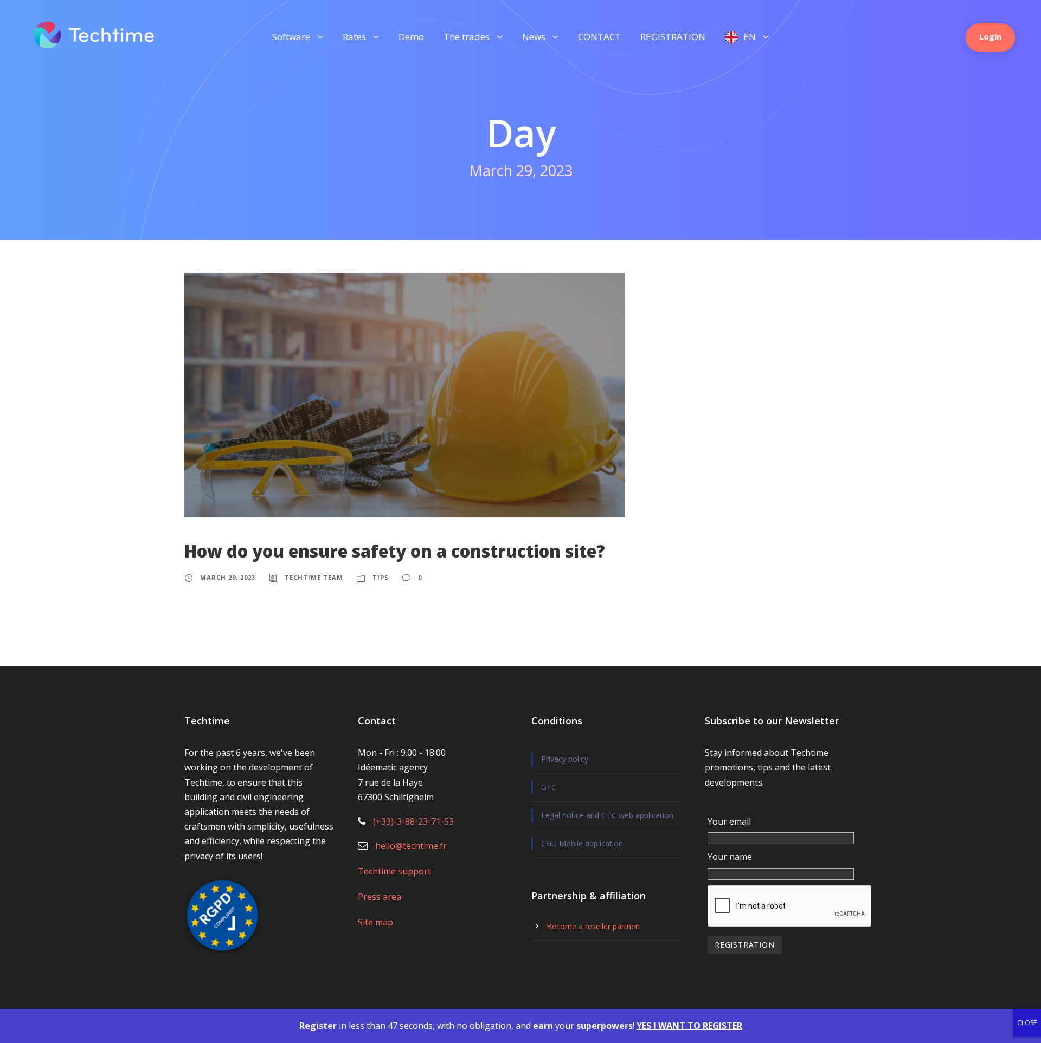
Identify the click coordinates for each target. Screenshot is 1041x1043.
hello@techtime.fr (411, 846)
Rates (354, 36)
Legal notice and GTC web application (607, 815)
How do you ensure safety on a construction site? (394, 551)
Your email (729, 821)
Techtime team (314, 577)
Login (990, 36)
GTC (548, 787)
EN (749, 36)
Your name (730, 857)
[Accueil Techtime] (94, 34)
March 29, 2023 (227, 577)
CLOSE (1027, 1022)
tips (380, 577)
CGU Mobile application (582, 843)
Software (291, 36)
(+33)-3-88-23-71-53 (413, 821)
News (533, 36)
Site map (375, 922)
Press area (379, 897)
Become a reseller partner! (593, 926)
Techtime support (394, 871)
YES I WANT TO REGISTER (689, 1026)
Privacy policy (564, 759)
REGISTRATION (672, 36)
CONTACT (599, 36)
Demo (411, 36)
